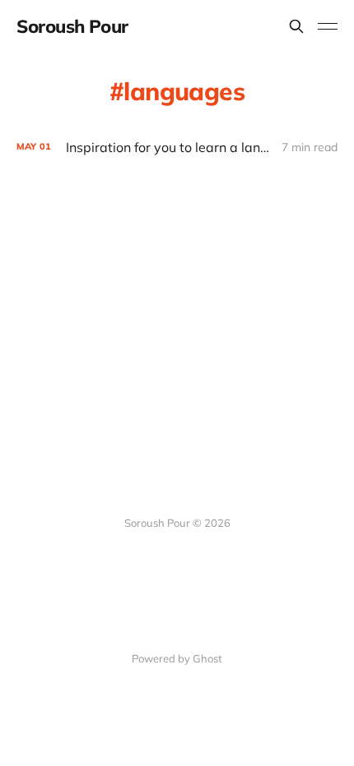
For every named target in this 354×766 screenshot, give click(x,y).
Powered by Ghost (177, 658)
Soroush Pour (72, 26)
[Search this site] (296, 26)
